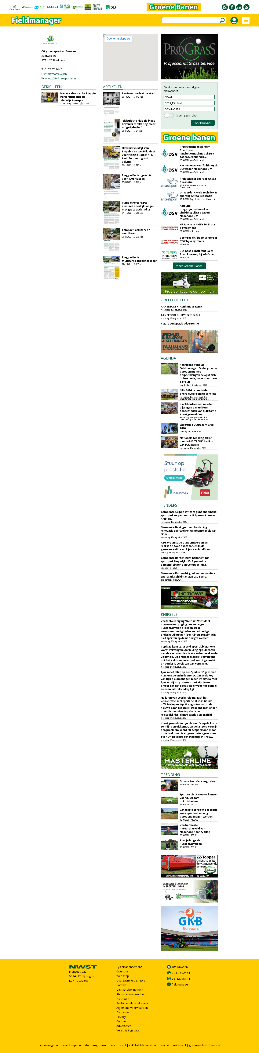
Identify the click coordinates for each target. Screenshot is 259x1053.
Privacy (121, 1017)
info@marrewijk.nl (55, 74)
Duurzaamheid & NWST (131, 980)
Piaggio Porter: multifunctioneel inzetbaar (139, 258)
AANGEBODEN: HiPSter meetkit (180, 315)
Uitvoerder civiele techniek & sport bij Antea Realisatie (198, 194)
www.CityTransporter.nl (60, 78)
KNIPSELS (169, 614)
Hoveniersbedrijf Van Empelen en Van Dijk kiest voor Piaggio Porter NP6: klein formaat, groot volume (138, 154)
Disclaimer (123, 1012)
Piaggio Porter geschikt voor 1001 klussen (137, 176)
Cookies (121, 1021)
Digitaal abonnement (129, 989)
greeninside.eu (198, 1045)
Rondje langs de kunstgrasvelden (191, 842)
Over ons (122, 971)
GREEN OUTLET (175, 299)
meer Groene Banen (189, 266)
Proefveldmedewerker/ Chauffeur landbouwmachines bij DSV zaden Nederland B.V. (197, 152)
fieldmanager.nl (48, 1045)
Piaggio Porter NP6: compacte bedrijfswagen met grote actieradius (138, 206)
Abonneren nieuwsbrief (131, 994)
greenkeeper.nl (71, 1045)
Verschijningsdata (127, 1030)
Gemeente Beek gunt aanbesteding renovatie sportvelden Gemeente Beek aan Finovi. (188, 530)
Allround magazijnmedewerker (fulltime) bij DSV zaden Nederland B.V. (195, 211)
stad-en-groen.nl (95, 1045)
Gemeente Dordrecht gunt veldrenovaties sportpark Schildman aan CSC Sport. (188, 574)
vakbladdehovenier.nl (142, 1045)
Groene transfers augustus (197, 781)
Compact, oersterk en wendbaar (136, 231)
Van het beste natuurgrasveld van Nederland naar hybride (195, 828)
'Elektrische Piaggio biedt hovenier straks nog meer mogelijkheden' (138, 124)
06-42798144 (181, 978)
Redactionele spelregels (132, 1003)
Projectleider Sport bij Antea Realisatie (198, 180)
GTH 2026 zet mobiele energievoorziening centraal (198, 391)
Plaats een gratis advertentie (180, 323)
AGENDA (168, 358)
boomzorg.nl (118, 1045)
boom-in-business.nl (173, 1045)
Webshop (122, 976)
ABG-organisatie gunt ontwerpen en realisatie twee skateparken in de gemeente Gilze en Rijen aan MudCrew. (186, 546)
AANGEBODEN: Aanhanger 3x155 (181, 306)
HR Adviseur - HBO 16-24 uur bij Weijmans (197, 226)
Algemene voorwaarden (132, 1008)
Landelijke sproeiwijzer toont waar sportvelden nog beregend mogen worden (198, 813)
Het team (122, 998)
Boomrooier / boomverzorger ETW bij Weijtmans (198, 239)
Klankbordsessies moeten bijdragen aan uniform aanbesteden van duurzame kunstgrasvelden (198, 409)
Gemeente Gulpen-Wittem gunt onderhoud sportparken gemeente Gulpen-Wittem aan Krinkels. (189, 515)
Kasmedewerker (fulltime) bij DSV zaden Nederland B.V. (198, 167)
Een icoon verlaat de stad (138, 93)
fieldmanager (180, 984)
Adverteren (123, 1026)
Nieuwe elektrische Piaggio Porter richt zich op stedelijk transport (78, 97)
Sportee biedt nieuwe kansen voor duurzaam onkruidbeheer (198, 798)
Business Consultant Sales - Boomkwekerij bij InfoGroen (197, 252)
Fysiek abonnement (129, 967)
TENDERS (169, 505)
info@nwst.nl (180, 967)
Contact (121, 985)
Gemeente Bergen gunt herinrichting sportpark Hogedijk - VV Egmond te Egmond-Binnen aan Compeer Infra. (185, 561)
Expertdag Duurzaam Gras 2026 (197, 426)
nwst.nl (216, 1045)
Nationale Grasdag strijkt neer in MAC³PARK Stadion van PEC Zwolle (196, 441)
